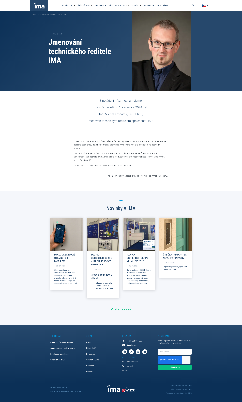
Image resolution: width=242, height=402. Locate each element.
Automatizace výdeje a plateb (62, 348)
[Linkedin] (138, 351)
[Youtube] (144, 351)
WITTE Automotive (130, 361)
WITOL (125, 370)
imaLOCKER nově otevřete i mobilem (64, 258)
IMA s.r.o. (36, 15)
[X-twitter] (131, 351)
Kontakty (90, 365)
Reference (90, 354)
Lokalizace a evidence (59, 354)
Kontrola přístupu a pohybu (61, 342)
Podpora (89, 371)
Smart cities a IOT (57, 360)
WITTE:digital (127, 366)
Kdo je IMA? (91, 348)
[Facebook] (124, 351)
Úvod (88, 342)
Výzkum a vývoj (92, 360)
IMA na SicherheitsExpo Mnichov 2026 (138, 258)
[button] (68, 5)
